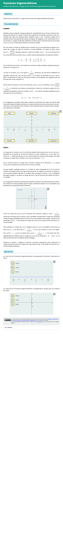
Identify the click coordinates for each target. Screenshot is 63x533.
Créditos (9, 327)
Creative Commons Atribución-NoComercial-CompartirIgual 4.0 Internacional (35, 319)
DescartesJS (39, 321)
